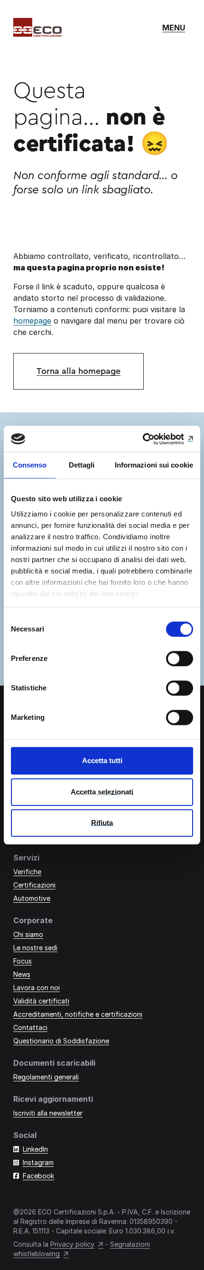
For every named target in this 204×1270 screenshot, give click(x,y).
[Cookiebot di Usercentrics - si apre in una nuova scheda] (151, 439)
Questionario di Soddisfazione (61, 1041)
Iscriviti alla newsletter (48, 1113)
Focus (22, 961)
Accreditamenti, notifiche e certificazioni (77, 1014)
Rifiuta (102, 823)
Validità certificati (41, 1001)
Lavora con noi (36, 988)
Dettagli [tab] (82, 465)
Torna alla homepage (79, 371)
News (21, 974)
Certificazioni (34, 885)
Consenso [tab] (30, 465)
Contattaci (30, 1027)
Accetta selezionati (102, 792)
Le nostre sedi (35, 948)
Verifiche (27, 872)
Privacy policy (72, 1244)
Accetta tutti (102, 760)
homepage (32, 320)
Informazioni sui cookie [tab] (154, 465)
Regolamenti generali (46, 1077)
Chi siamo (28, 934)
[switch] (179, 658)
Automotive (31, 898)
